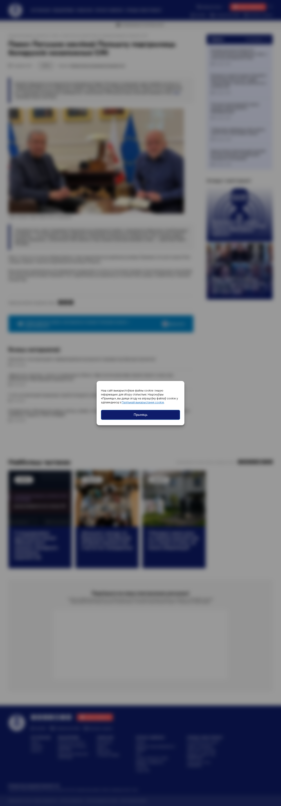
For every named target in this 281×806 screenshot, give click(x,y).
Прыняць (141, 414)
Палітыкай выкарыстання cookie (143, 402)
